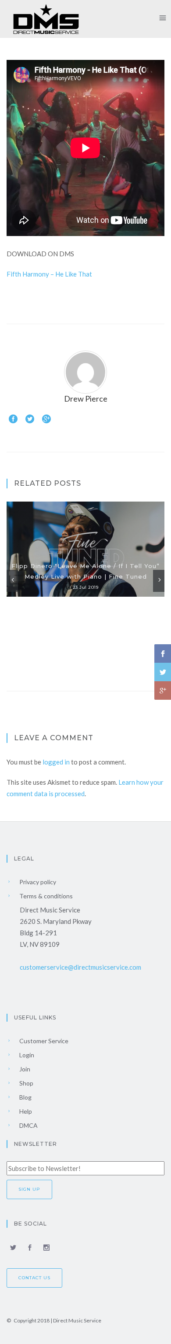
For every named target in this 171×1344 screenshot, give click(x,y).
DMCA (28, 1125)
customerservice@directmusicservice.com (80, 967)
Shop (25, 1083)
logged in (56, 762)
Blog (25, 1097)
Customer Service (43, 1041)
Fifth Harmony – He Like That (49, 274)
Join (24, 1069)
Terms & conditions (45, 896)
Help (25, 1111)
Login (26, 1055)
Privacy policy (37, 882)
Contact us (34, 1278)
